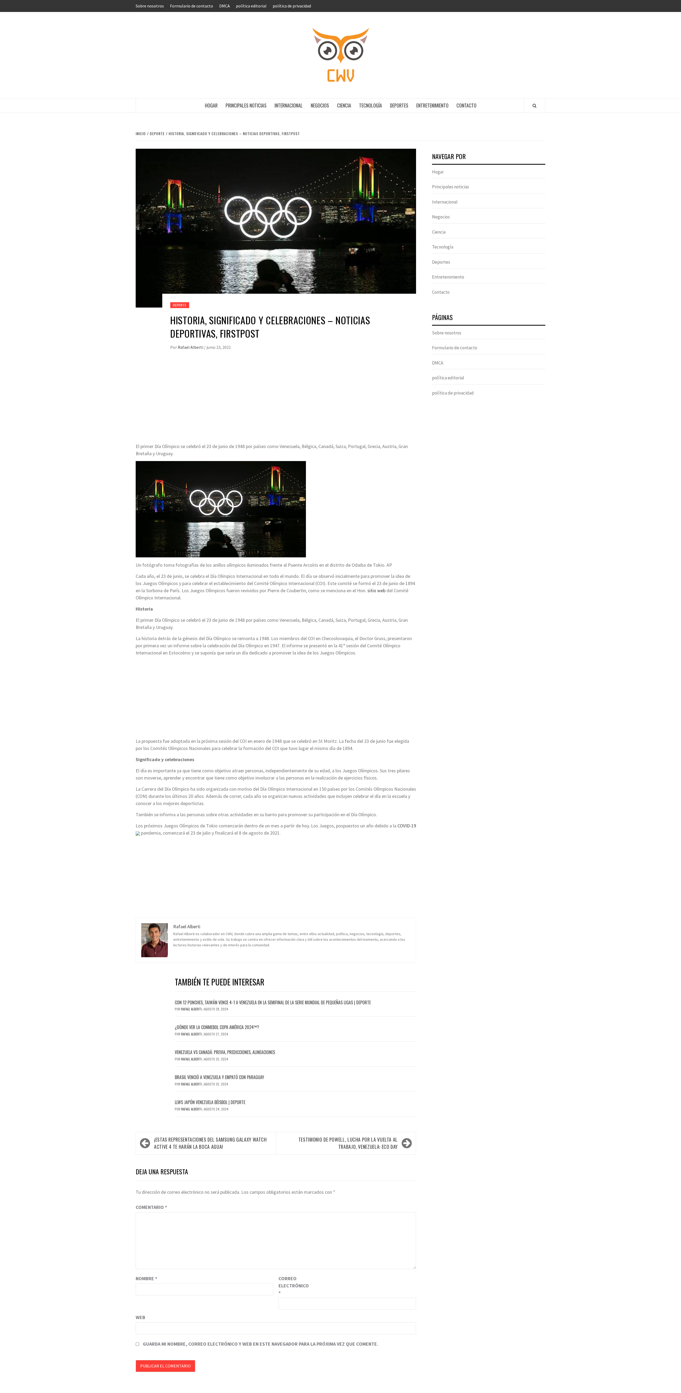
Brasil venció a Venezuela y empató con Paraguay (219, 1077)
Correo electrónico (292, 1285)
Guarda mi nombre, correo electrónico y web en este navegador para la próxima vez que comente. (260, 1344)
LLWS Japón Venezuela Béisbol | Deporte (210, 1102)
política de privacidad (292, 6)
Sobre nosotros (150, 6)
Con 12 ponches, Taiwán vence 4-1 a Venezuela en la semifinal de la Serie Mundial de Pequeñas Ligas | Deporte (273, 1002)
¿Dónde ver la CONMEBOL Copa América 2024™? (217, 1027)
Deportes (399, 105)
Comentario (151, 1207)
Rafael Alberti (191, 347)
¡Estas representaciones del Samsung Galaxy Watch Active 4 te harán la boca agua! (210, 1143)
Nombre (146, 1278)
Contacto (466, 105)
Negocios (320, 105)
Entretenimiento (432, 105)
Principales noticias (246, 105)
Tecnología (370, 105)
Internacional (289, 105)
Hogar (211, 105)
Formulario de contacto (191, 6)
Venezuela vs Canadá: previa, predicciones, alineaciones (225, 1052)
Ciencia (344, 105)
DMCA (224, 6)
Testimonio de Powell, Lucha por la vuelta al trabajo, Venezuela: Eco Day (348, 1143)
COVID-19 (406, 826)
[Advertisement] (276, 403)
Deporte (179, 305)
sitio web (376, 590)
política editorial (251, 6)
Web (140, 1317)
